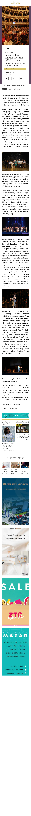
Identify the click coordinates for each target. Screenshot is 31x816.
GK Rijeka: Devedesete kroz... (14, 471)
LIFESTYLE (15, 85)
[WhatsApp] (13, 78)
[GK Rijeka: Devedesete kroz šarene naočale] (15, 465)
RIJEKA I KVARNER (10, 52)
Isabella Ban (10, 72)
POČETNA (5, 85)
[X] (10, 78)
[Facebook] (6, 78)
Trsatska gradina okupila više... (25, 471)
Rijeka (18, 89)
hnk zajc (11, 89)
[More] (21, 78)
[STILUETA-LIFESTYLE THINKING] (15, 3)
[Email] (17, 78)
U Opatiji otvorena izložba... (5, 471)
